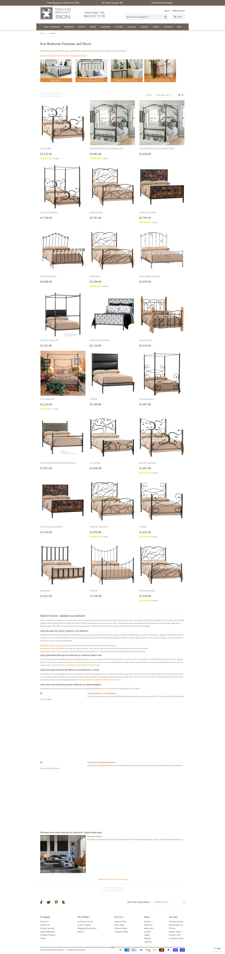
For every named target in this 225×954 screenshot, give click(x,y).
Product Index (120, 928)
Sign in (166, 11)
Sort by (149, 95)
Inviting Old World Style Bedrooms (101, 762)
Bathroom (148, 928)
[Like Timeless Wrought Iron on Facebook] (41, 903)
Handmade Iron (176, 925)
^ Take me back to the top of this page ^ (112, 879)
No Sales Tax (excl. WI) (112, 3)
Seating (144, 27)
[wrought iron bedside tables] (127, 83)
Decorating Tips (176, 921)
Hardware (105, 27)
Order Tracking (84, 925)
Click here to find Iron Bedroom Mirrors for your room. (99, 680)
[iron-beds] (56, 83)
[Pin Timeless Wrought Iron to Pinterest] (56, 903)
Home (42, 33)
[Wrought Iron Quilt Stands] (160, 83)
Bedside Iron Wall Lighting (50, 648)
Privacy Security (47, 928)
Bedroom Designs (95, 836)
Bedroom (69, 27)
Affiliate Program (48, 935)
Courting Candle (176, 938)
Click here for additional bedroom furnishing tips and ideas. (64, 56)
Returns (80, 931)
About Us (44, 921)
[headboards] (91, 83)
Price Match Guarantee (162, 3)
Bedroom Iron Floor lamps (50, 651)
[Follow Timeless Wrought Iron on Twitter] (48, 903)
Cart (179, 17)
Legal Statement (47, 931)
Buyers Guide (175, 931)
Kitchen (119, 27)
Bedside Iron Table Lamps (50, 646)
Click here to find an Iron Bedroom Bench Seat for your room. (75, 665)
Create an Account (178, 11)
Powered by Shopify (76, 949)
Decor (93, 27)
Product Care (174, 935)
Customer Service (85, 921)
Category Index (121, 931)
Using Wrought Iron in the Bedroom (102, 693)
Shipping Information (87, 928)
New (179, 27)
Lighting (132, 27)
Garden (147, 931)
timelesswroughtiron (55, 949)
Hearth (81, 27)
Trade (42, 938)
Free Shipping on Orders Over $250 (63, 3)
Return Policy (120, 921)
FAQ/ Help (119, 925)
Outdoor (168, 27)
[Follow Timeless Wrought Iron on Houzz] (63, 903)
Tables (156, 27)
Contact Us (45, 925)
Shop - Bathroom (52, 27)
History (172, 928)
